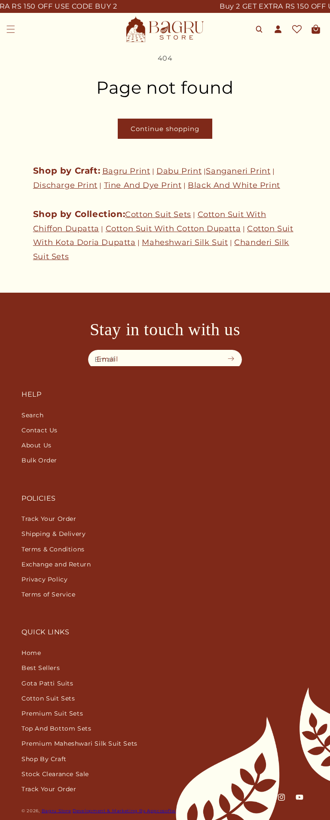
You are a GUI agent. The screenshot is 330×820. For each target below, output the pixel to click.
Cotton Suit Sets (158, 214)
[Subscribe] (232, 358)
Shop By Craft (44, 759)
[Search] (259, 29)
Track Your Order (48, 519)
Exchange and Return (56, 564)
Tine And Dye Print (143, 185)
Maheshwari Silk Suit (185, 242)
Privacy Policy (44, 579)
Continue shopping (165, 129)
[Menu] (10, 29)
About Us (36, 445)
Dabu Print (179, 171)
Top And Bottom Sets (56, 728)
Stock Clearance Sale (55, 774)
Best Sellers (40, 668)
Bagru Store (56, 811)
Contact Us (39, 430)
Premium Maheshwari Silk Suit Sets (79, 743)
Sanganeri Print (238, 171)
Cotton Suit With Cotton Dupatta (173, 228)
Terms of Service (48, 594)
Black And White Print (234, 185)
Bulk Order (39, 460)
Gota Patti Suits (47, 683)
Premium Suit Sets (52, 713)
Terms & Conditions (53, 549)
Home (31, 653)
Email (107, 359)
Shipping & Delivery (53, 534)
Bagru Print (126, 171)
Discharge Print (65, 185)
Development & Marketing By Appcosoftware (128, 811)
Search (32, 415)
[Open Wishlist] (296, 29)
